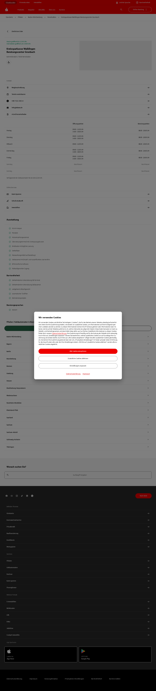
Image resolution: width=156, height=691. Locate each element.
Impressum (86, 374)
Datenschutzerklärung (59, 333)
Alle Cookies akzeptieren (78, 351)
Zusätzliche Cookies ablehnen (78, 358)
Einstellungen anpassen (78, 366)
